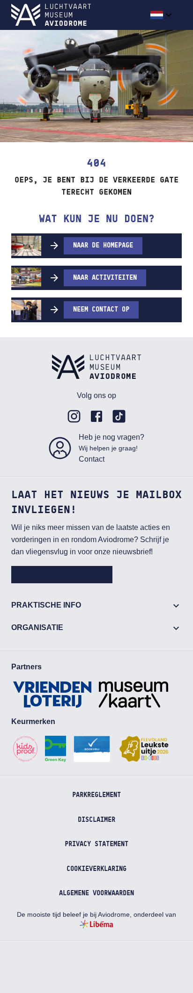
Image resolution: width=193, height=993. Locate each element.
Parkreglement (96, 795)
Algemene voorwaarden (96, 893)
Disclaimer (96, 820)
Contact (91, 459)
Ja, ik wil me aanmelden (62, 574)
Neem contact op (101, 309)
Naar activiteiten (105, 277)
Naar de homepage (103, 245)
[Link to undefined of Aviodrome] (74, 416)
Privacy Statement (96, 844)
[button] (162, 15)
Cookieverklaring (96, 869)
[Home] (51, 15)
